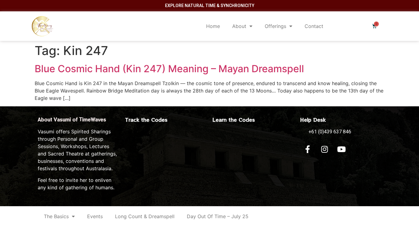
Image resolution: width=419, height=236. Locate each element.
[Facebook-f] (307, 149)
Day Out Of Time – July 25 (217, 216)
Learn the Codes (234, 119)
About (239, 26)
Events (95, 216)
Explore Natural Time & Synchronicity (209, 5)
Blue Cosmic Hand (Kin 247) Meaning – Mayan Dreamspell (169, 69)
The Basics (56, 216)
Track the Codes (146, 119)
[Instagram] (324, 149)
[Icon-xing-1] (358, 149)
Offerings (275, 26)
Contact (314, 26)
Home (213, 26)
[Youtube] (341, 149)
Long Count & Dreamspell (145, 216)
